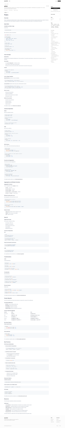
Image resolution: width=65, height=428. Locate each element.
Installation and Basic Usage (9, 26)
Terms (60, 425)
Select (5, 110)
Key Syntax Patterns (7, 322)
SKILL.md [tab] (6, 12)
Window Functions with (9, 195)
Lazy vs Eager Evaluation (8, 76)
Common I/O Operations (8, 230)
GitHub (57, 419)
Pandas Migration (8, 298)
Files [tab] (7, 12)
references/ (6, 403)
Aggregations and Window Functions (12, 182)
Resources (6, 398)
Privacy (57, 425)
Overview (6, 18)
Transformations (7, 256)
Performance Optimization (9, 344)
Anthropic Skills (58, 420)
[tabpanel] (26, 214)
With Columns (6, 144)
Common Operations (8, 108)
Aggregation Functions (8, 184)
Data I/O (6, 217)
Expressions (6, 56)
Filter (5, 126)
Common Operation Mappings (9, 310)
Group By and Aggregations (9, 160)
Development (5, 10)
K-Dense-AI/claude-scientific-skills (56, 11)
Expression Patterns (7, 378)
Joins (5, 258)
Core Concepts (7, 54)
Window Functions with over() (55, 45)
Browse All (52, 419)
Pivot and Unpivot (7, 285)
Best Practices (7, 342)
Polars (6, 15)
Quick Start (6, 24)
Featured (52, 420)
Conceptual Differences (8, 302)
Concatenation (6, 272)
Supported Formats (7, 219)
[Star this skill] (48, 6)
